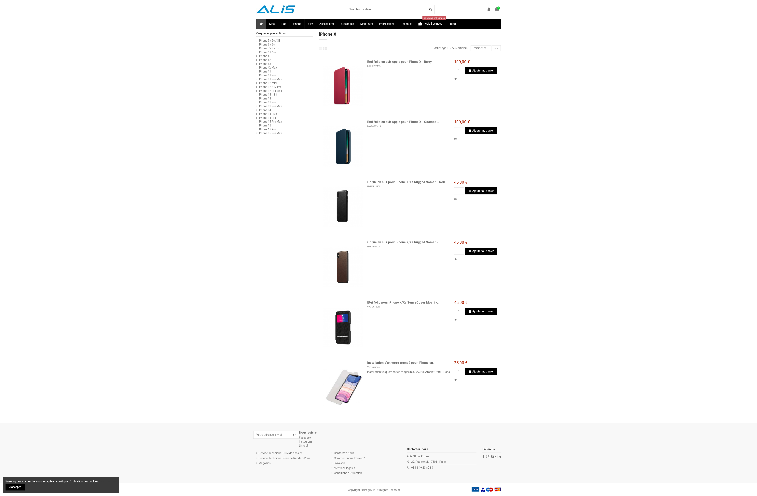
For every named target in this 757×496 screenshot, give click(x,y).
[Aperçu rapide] (456, 78)
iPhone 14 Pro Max (270, 121)
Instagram (305, 441)
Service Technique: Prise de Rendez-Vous (284, 458)
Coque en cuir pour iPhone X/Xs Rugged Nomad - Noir (406, 182)
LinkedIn (304, 445)
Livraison (339, 463)
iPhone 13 (265, 98)
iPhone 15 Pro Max (270, 133)
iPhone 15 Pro (267, 129)
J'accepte (15, 487)
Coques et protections (271, 33)
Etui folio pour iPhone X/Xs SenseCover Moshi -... (403, 302)
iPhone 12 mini (268, 83)
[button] (272, 24)
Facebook (305, 437)
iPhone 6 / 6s (267, 44)
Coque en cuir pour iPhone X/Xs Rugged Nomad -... (404, 242)
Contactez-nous (344, 453)
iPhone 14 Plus (268, 113)
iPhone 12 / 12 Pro (270, 86)
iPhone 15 (265, 125)
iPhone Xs (265, 63)
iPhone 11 (265, 71)
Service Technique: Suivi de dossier (280, 453)
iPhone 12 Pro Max (270, 90)
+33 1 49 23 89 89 (422, 467)
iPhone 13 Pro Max (270, 106)
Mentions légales (344, 468)
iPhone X (264, 56)
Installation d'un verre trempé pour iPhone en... (401, 363)
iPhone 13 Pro (267, 102)
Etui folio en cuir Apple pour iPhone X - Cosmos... (403, 122)
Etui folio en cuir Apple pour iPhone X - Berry (399, 62)
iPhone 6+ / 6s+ (268, 52)
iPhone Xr (265, 59)
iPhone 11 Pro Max (270, 79)
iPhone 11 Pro (267, 75)
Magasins (265, 463)
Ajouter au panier (483, 70)
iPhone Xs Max (268, 67)
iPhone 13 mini (268, 94)
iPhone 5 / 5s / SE (270, 40)
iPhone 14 (265, 110)
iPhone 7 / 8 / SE (269, 48)
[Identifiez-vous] (489, 9)
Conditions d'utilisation (348, 473)
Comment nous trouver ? (349, 458)
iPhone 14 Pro (267, 117)
